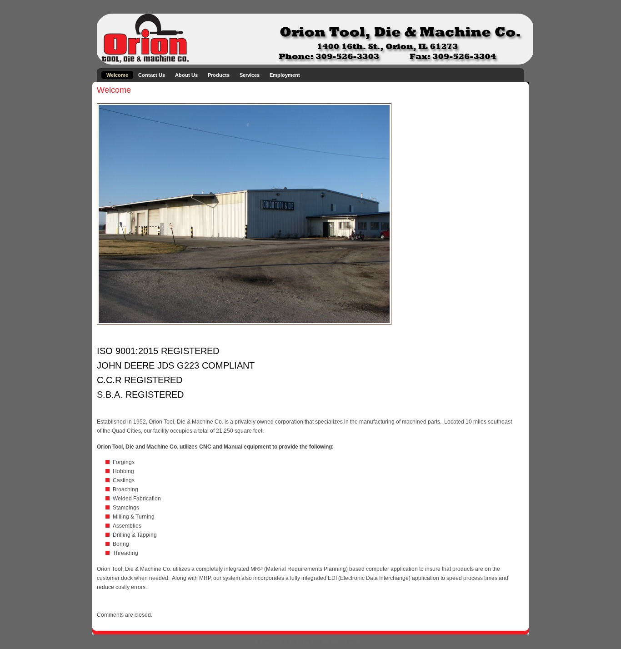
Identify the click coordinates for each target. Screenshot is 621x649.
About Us (186, 75)
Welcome (117, 75)
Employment (285, 75)
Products (219, 75)
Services (250, 75)
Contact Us (151, 75)
